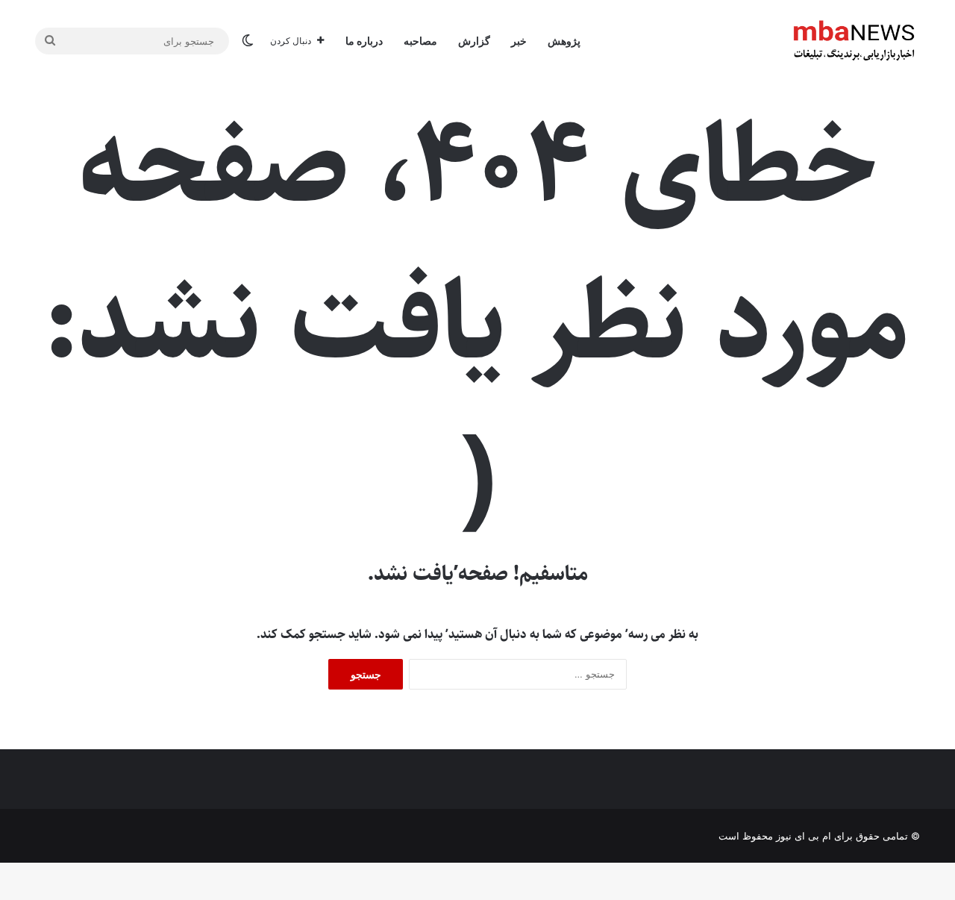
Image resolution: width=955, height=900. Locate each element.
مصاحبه (420, 40)
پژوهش (564, 40)
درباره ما (364, 40)
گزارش (474, 40)
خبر (519, 40)
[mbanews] (854, 41)
